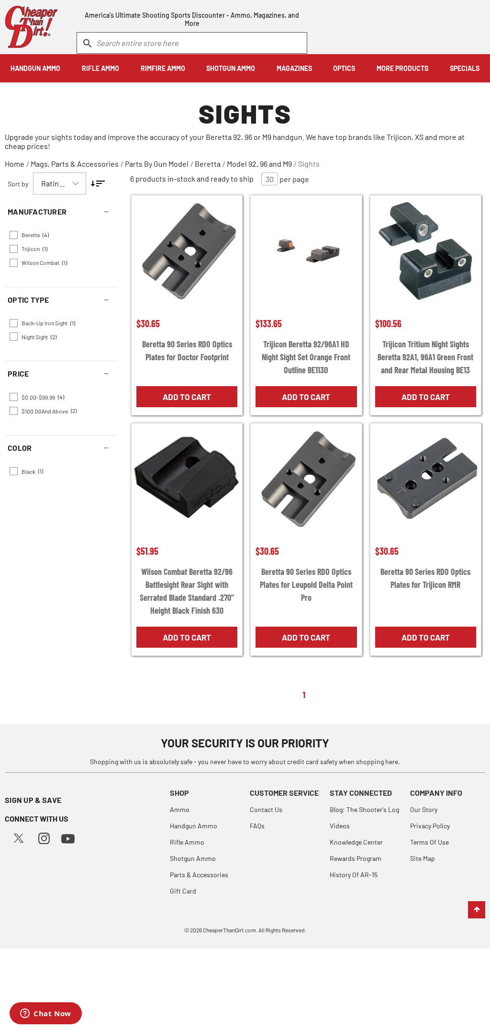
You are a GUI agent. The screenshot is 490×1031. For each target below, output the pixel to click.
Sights (309, 163)
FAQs (257, 826)
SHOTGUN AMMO (230, 68)
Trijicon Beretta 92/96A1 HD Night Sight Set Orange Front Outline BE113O (306, 357)
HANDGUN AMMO (35, 68)
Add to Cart (187, 396)
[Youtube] (68, 837)
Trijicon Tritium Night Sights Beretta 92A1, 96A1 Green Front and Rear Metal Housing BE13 (425, 357)
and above (49, 410)
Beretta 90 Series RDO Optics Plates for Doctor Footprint (187, 350)
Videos (340, 826)
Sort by (18, 184)
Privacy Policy (430, 826)
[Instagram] (44, 837)
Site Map (422, 858)
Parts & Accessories (199, 875)
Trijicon (34, 248)
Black (32, 471)
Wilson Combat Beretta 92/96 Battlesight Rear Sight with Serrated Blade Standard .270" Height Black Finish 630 (187, 591)
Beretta (208, 163)
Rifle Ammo (187, 842)
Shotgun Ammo (193, 858)
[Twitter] (19, 837)
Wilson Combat (44, 262)
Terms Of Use (429, 842)
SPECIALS (464, 68)
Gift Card (183, 891)
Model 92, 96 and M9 (259, 163)
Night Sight (39, 336)
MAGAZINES (294, 68)
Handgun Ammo (193, 826)
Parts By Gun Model (157, 163)
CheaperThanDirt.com (229, 930)
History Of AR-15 (354, 875)
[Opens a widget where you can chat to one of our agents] (46, 1014)
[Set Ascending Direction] (98, 183)
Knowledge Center (356, 842)
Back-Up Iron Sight (48, 323)
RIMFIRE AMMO (163, 68)
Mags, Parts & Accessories (75, 163)
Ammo (179, 809)
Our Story (423, 809)
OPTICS (344, 68)
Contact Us (266, 809)
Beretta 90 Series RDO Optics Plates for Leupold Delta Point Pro (306, 584)
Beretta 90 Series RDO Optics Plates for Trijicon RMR (425, 578)
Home (14, 163)
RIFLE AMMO (100, 68)
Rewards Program (355, 858)
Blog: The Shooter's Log (364, 809)
